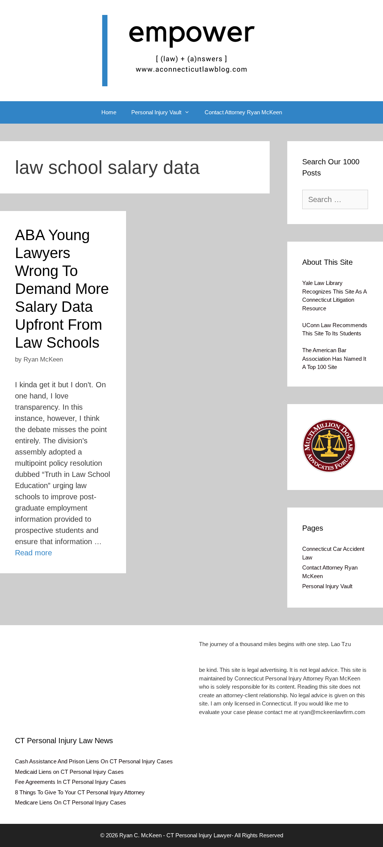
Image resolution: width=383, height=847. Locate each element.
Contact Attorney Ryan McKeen (243, 112)
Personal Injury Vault (156, 112)
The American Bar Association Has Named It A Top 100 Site (334, 358)
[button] (329, 446)
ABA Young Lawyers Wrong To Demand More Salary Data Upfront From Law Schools (62, 289)
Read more (33, 553)
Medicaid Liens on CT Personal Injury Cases (69, 772)
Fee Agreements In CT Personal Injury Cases (70, 782)
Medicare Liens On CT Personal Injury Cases (70, 802)
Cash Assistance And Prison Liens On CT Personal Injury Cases (94, 761)
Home (108, 112)
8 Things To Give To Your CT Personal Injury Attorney (80, 792)
